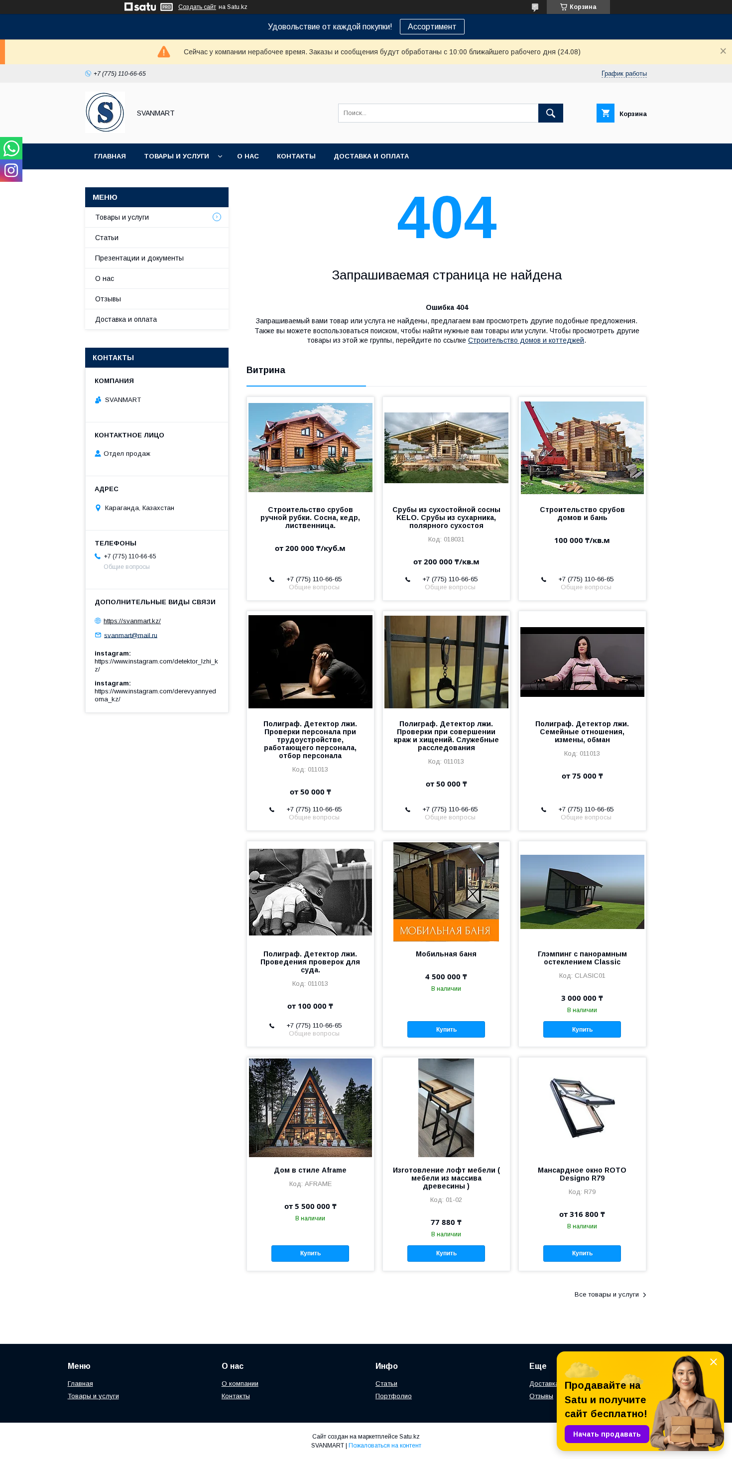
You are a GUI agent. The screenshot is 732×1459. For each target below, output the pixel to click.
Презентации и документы (139, 258)
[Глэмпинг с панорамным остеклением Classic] (582, 891)
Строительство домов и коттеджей (526, 340)
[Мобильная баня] (446, 891)
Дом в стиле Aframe (310, 1170)
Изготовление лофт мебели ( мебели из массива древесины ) (446, 1178)
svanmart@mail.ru (130, 635)
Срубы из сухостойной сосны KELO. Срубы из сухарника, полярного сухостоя (446, 518)
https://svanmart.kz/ (132, 621)
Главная (110, 156)
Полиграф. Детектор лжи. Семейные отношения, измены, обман (582, 732)
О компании (240, 1383)
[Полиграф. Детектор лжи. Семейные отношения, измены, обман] (582, 661)
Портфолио (393, 1396)
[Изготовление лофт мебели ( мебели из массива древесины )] (446, 1107)
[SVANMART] (105, 130)
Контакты (296, 156)
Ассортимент (432, 26)
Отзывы (108, 299)
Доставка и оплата (371, 156)
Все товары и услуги (607, 1294)
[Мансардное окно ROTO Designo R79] (582, 1107)
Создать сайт (197, 6)
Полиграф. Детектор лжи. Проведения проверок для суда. (310, 962)
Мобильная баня (446, 954)
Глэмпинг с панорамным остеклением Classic (582, 958)
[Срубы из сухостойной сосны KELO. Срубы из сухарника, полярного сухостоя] (446, 447)
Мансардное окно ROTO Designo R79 (582, 1174)
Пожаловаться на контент (385, 1445)
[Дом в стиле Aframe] (310, 1107)
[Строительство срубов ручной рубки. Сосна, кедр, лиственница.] (310, 447)
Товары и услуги (176, 156)
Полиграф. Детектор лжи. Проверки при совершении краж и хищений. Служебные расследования (446, 736)
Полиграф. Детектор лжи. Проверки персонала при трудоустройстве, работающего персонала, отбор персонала (310, 740)
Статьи (107, 238)
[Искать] (550, 113)
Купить (446, 1029)
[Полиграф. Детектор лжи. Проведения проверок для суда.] (310, 891)
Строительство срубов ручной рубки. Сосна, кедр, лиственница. (310, 518)
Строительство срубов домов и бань (582, 514)
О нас (248, 156)
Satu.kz (409, 1436)
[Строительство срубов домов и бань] (582, 447)
